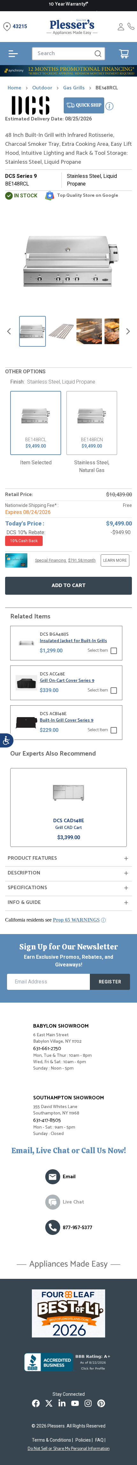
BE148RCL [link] (107, 88)
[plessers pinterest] (101, 1403)
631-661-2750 (47, 1048)
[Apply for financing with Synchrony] (68, 71)
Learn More (115, 560)
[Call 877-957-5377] (130, 27)
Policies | (84, 1440)
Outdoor (42, 88)
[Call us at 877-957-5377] (52, 1227)
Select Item (98, 651)
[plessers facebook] (36, 1403)
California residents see (52, 920)
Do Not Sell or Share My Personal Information (69, 1449)
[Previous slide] (9, 331)
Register (110, 981)
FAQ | (100, 1440)
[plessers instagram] (88, 1403)
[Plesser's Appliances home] (72, 26)
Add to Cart (68, 585)
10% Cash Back (24, 541)
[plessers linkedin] (62, 1403)
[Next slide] (128, 331)
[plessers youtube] (75, 1403)
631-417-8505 (47, 1120)
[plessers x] (49, 1403)
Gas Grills (74, 88)
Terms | (52, 1440)
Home (14, 88)
